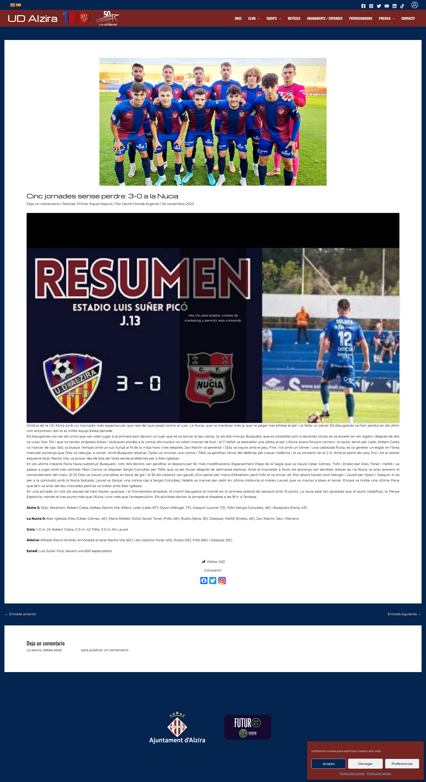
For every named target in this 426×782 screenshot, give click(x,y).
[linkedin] (395, 6)
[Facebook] (203, 581)
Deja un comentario (43, 204)
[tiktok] (403, 6)
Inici (238, 18)
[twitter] (380, 6)
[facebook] (364, 6)
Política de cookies (352, 773)
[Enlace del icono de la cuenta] (414, 4)
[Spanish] (19, 4)
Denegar (365, 764)
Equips (271, 18)
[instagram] (372, 6)
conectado (71, 650)
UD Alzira (32, 18)
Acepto (329, 764)
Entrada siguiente (404, 614)
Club (252, 18)
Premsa (384, 18)
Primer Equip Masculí (94, 204)
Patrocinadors (360, 18)
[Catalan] (13, 4)
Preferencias (402, 764)
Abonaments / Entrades (325, 18)
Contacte (408, 18)
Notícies (294, 18)
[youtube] (387, 6)
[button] (258, 18)
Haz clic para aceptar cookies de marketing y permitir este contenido (213, 317)
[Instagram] (222, 581)
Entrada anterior (20, 614)
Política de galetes (379, 773)
